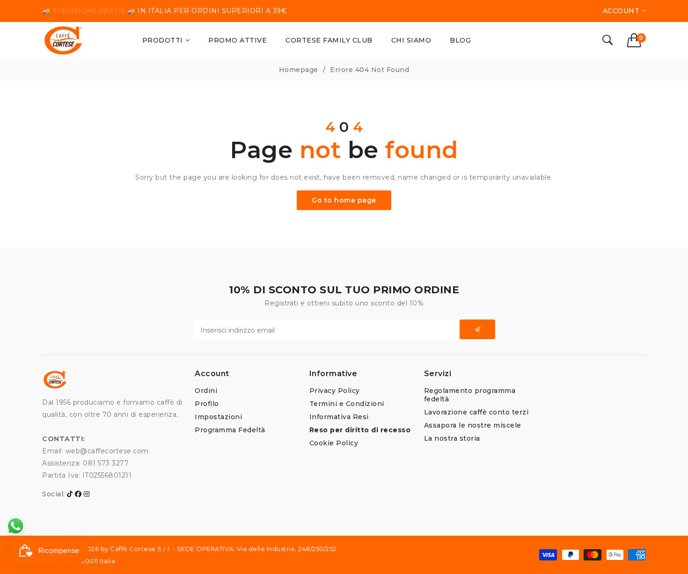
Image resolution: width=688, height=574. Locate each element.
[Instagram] (87, 494)
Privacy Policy (334, 390)
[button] (636, 40)
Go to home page (344, 200)
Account (622, 11)
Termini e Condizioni (346, 404)
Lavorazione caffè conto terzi (476, 412)
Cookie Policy (334, 443)
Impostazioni (218, 417)
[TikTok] (70, 494)
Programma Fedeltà (230, 430)
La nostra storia (452, 438)
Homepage (298, 69)
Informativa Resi (339, 417)
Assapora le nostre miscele (472, 425)
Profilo (207, 404)
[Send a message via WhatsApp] (16, 526)
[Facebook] (78, 494)
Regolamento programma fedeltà (470, 394)
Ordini (206, 390)
